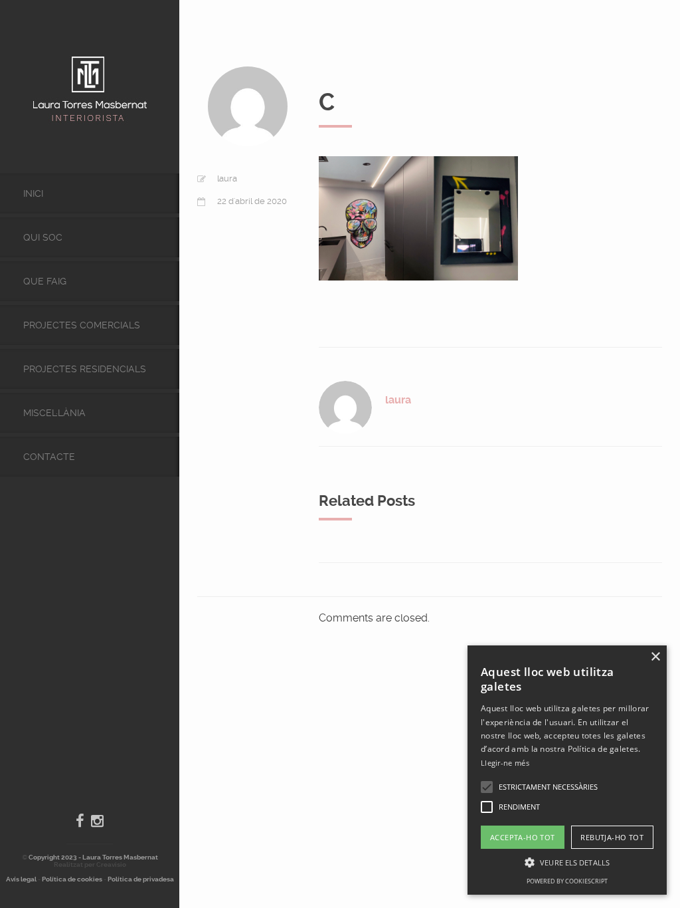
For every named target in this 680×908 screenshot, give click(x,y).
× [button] (655, 657)
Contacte (49, 456)
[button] (486, 787)
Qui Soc (42, 237)
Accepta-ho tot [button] (522, 837)
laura (227, 178)
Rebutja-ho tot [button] (611, 837)
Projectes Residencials (84, 369)
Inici (33, 193)
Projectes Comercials (81, 325)
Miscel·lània (54, 412)
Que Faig (44, 281)
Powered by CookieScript (567, 881)
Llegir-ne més (505, 763)
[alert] (567, 770)
